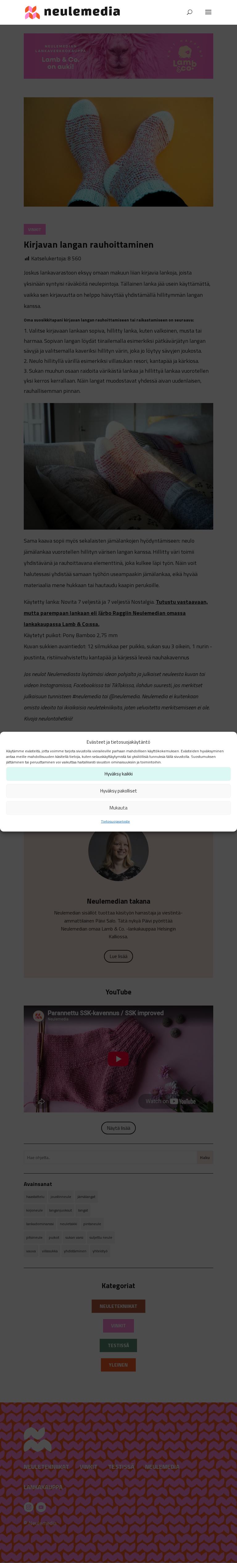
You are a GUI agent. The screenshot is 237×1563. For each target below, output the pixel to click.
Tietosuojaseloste (115, 821)
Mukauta (118, 807)
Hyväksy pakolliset (118, 790)
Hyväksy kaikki (119, 773)
